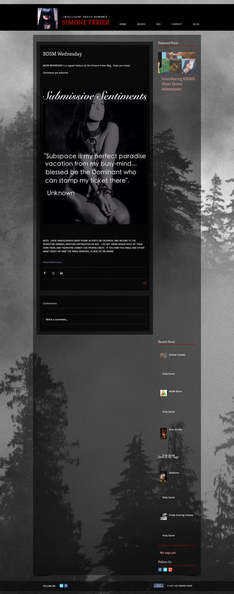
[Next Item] (190, 62)
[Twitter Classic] (165, 570)
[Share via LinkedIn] (61, 273)
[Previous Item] (163, 62)
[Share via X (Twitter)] (53, 273)
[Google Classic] (170, 570)
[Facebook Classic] (160, 570)
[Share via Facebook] (44, 273)
